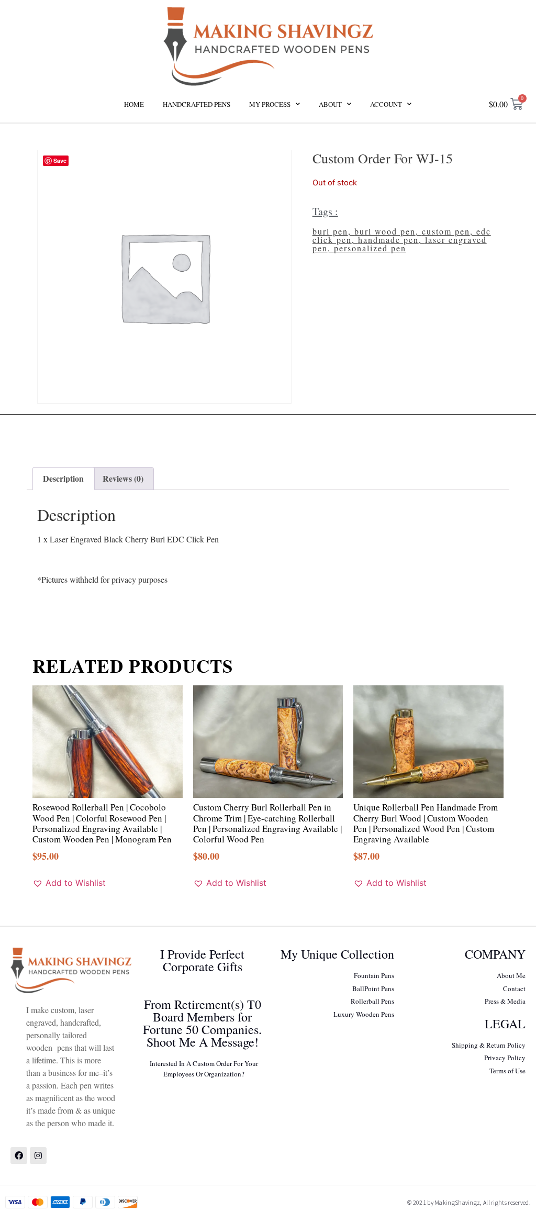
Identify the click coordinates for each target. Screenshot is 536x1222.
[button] (69, 882)
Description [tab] (63, 478)
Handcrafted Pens (196, 104)
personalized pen (370, 247)
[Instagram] (38, 1155)
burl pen (330, 231)
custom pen (446, 231)
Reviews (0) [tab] (123, 478)
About (330, 104)
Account (386, 104)
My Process (270, 104)
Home (134, 104)
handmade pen (388, 239)
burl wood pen (385, 231)
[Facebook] (18, 1155)
